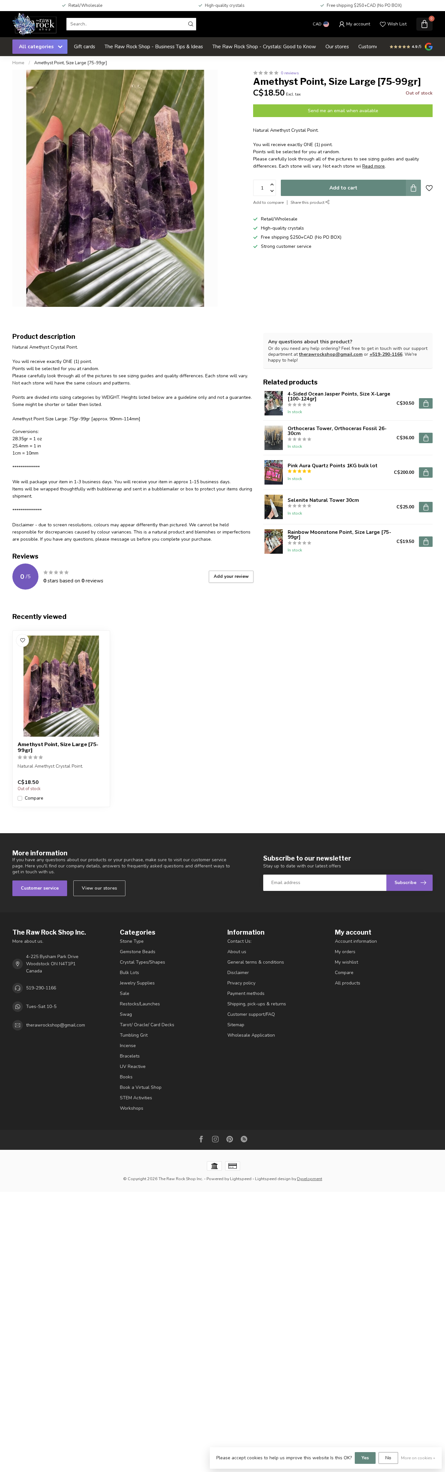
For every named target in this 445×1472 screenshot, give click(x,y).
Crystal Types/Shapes (142, 962)
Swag (126, 1014)
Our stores (337, 46)
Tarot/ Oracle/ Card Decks (147, 1025)
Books (126, 1077)
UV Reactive (133, 1066)
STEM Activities (136, 1098)
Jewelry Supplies (137, 983)
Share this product (308, 202)
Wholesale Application (251, 1035)
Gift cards (84, 46)
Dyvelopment (309, 1178)
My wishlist (346, 962)
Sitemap (235, 1025)
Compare (34, 798)
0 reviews (290, 73)
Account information (356, 941)
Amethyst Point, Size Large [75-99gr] (70, 63)
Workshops (131, 1108)
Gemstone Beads (137, 952)
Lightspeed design (273, 1178)
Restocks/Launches (140, 1004)
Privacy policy (241, 983)
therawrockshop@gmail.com (331, 354)
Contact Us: (239, 941)
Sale (124, 993)
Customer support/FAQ (251, 1014)
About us (236, 952)
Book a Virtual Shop (141, 1087)
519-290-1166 (41, 988)
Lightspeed (240, 1178)
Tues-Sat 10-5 (41, 1006)
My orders (345, 952)
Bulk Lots (129, 972)
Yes (365, 1458)
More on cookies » (418, 1458)
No (388, 1458)
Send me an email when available (343, 111)
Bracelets (130, 1056)
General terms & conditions (255, 962)
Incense (128, 1046)
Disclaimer (238, 972)
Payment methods (246, 993)
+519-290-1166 (385, 354)
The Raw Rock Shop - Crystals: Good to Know (264, 46)
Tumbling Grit (134, 1035)
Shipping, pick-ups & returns (256, 1004)
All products (347, 983)
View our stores (99, 888)
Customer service (40, 888)
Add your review (231, 576)
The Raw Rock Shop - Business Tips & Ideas (154, 46)
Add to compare (268, 202)
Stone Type (132, 941)
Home (18, 63)
